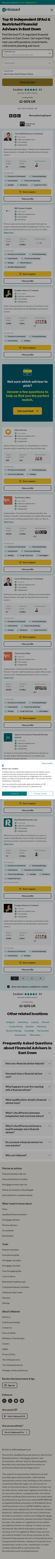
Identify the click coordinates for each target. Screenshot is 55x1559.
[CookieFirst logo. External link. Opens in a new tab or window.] (3, 765)
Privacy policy (47, 763)
